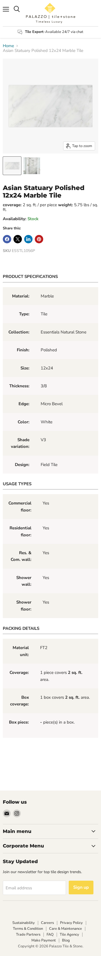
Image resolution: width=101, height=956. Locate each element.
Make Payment (43, 940)
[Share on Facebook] (7, 239)
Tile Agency (69, 934)
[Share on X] (17, 239)
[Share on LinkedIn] (28, 239)
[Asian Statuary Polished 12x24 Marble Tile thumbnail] (12, 166)
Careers (47, 922)
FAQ (50, 934)
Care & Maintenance (65, 928)
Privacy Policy (71, 922)
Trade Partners (28, 934)
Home (8, 46)
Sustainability (23, 922)
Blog (66, 940)
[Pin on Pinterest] (39, 239)
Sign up (81, 887)
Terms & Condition (28, 928)
